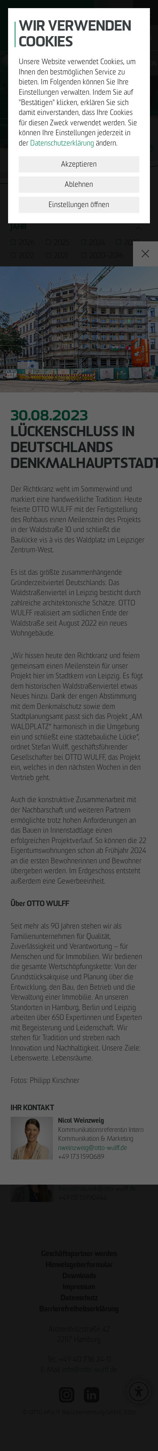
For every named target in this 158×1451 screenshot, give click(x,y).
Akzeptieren (79, 164)
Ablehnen (79, 184)
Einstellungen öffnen (79, 204)
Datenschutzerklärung (62, 143)
